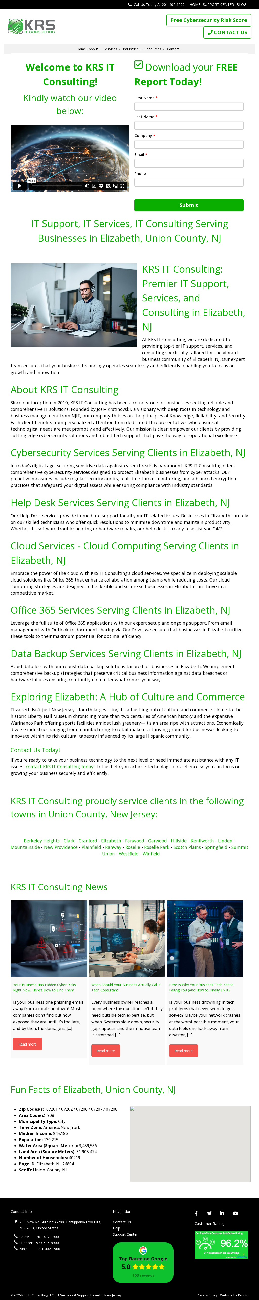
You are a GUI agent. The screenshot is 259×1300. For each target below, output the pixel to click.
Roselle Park (156, 847)
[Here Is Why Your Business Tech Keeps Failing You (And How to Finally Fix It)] (205, 938)
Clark (69, 841)
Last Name (145, 116)
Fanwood (134, 841)
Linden (225, 841)
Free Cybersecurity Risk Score (209, 20)
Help (116, 1228)
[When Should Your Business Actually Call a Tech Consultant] (127, 938)
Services (111, 49)
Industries (131, 49)
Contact (173, 49)
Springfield (216, 847)
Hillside (179, 841)
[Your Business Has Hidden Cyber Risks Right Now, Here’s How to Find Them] (49, 938)
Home (195, 4)
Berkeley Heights (42, 841)
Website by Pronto (234, 1295)
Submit (189, 205)
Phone (140, 173)
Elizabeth (111, 841)
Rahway (113, 847)
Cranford (88, 841)
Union (108, 854)
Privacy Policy (207, 1295)
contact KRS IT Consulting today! (59, 766)
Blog (241, 4)
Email (140, 154)
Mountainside (25, 847)
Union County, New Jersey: (103, 814)
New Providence (61, 847)
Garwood (157, 841)
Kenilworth (202, 841)
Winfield (151, 854)
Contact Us (122, 1222)
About (94, 49)
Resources (153, 49)
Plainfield (91, 847)
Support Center (218, 4)
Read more (27, 1044)
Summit (239, 847)
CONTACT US (230, 32)
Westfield (129, 854)
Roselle (132, 847)
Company (144, 135)
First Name (146, 97)
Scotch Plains (187, 847)
